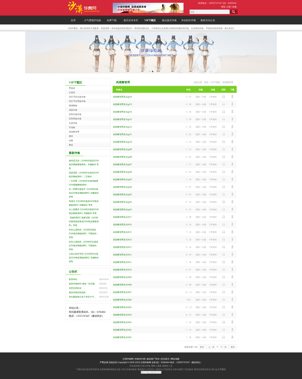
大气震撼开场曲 (92, 20)
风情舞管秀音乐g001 (122, 209)
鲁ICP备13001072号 (151, 372)
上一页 (211, 347)
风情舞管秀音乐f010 (122, 270)
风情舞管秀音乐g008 (122, 157)
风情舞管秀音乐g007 (122, 164)
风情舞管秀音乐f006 (122, 300)
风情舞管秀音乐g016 (122, 97)
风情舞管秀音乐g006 (122, 172)
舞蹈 (71, 145)
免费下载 (112, 20)
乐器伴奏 (73, 123)
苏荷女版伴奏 (75, 114)
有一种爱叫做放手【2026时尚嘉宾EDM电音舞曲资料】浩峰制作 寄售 (84, 193)
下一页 (223, 347)
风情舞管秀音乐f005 (122, 307)
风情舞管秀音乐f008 (122, 285)
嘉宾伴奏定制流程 (77, 292)
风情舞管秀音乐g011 (122, 134)
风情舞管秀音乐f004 (122, 315)
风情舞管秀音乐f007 (122, 292)
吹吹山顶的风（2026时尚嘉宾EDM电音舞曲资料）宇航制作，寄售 (84, 233)
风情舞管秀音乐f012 (122, 254)
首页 (73, 20)
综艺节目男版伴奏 (77, 101)
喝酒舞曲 (73, 105)
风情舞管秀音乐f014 (122, 239)
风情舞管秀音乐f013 (122, 247)
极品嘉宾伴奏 (169, 20)
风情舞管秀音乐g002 (122, 202)
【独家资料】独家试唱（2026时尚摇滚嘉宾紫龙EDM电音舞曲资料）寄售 (84, 221)
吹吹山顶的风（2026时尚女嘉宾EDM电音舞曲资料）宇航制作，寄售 (84, 246)
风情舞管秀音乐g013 (122, 119)
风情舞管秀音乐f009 (122, 277)
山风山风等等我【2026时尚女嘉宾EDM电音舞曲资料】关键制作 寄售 (84, 258)
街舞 (71, 140)
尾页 (233, 347)
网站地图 (175, 359)
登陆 (223, 7)
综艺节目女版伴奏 (77, 97)
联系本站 (73, 279)
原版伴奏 (73, 110)
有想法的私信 (75, 288)
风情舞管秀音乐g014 (122, 112)
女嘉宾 (72, 92)
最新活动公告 (207, 20)
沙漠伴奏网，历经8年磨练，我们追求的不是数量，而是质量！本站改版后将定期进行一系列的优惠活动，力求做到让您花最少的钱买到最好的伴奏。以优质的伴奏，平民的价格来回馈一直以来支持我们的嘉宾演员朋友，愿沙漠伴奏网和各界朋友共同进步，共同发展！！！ (176, 28)
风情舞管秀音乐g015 (122, 104)
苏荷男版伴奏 (75, 118)
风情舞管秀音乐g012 (122, 127)
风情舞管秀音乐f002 (122, 330)
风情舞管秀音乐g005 (122, 179)
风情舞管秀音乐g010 (122, 142)
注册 (229, 7)
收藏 (234, 7)
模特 (71, 136)
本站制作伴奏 (188, 20)
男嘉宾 (72, 88)
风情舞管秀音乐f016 (122, 224)
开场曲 (72, 127)
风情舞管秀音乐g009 (122, 149)
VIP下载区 (150, 20)
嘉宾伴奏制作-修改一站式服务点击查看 (87, 284)
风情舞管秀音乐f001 (122, 337)
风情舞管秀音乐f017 (122, 217)
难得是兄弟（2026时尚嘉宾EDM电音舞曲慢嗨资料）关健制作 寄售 (84, 164)
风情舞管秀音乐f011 (122, 262)
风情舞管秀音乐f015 (122, 232)
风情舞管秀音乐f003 (122, 322)
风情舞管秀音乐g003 (122, 194)
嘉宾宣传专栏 (131, 20)
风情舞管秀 (74, 132)
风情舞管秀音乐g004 (122, 187)
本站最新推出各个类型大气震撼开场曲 (87, 297)
